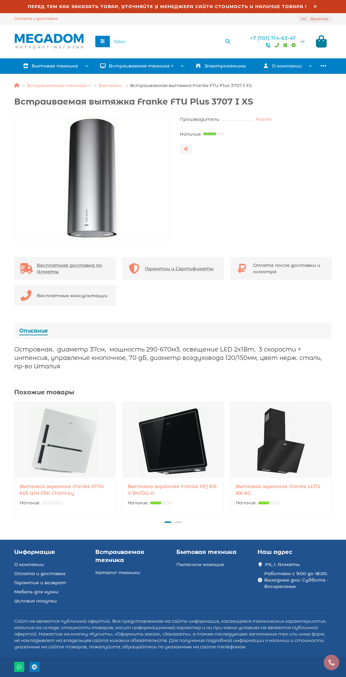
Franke (264, 119)
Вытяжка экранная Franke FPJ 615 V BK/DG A (172, 489)
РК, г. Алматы (282, 564)
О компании (29, 564)
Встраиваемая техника (119, 555)
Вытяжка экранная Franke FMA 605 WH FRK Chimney (62, 489)
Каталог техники (117, 572)
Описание (33, 331)
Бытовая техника (55, 65)
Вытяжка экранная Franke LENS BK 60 (278, 489)
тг (314, 19)
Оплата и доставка (36, 18)
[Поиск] (227, 41)
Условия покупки (35, 600)
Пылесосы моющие (200, 564)
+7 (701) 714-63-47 (273, 38)
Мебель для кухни (36, 591)
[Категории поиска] (102, 41)
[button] (15, 458)
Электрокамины (225, 65)
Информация (34, 551)
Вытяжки (110, 85)
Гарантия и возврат (40, 582)
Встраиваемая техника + (141, 65)
